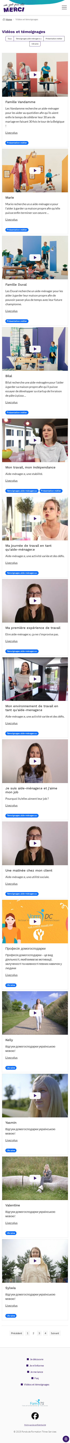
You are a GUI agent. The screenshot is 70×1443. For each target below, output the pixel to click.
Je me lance (36, 1371)
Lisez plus (11, 132)
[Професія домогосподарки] (35, 921)
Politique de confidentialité (35, 1425)
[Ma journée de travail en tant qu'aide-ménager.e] (35, 518)
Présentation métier (54, 38)
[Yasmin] (35, 1095)
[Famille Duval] (35, 257)
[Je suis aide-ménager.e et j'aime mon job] (35, 761)
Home (9, 19)
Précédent (16, 1333)
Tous (10, 38)
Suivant (55, 1333)
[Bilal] (35, 349)
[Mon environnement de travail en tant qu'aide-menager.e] (35, 679)
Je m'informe (36, 1365)
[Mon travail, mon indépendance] (35, 440)
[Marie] (35, 170)
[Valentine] (35, 1178)
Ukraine (35, 44)
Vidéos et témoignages (36, 1384)
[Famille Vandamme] (35, 75)
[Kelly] (35, 1013)
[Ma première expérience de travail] (35, 601)
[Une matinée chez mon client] (35, 843)
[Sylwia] (35, 1261)
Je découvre (36, 1359)
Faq (37, 1378)
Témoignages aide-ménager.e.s (29, 38)
